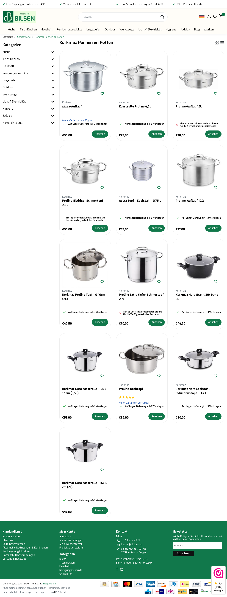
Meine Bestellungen (70, 540)
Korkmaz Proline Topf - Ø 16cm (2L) (83, 297)
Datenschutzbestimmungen (19, 555)
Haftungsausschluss (59, 587)
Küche (11, 29)
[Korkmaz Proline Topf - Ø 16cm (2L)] (85, 265)
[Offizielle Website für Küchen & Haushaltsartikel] (19, 17)
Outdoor (110, 29)
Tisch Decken (28, 29)
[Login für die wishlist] (102, 93)
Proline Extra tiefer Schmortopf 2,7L (141, 297)
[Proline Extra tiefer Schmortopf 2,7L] (142, 265)
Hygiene (171, 29)
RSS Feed (60, 592)
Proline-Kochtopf (131, 389)
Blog (197, 29)
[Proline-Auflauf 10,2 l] (199, 171)
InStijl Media (49, 583)
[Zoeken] (162, 17)
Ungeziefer (94, 29)
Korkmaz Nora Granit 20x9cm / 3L (197, 297)
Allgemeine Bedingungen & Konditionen (25, 547)
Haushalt (46, 29)
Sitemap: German (44, 592)
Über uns (8, 540)
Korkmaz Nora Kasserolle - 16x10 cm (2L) (84, 485)
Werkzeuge (127, 29)
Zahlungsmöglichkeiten (16, 551)
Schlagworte (24, 36)
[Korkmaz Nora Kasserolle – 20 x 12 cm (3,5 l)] (85, 359)
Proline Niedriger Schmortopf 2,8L (82, 203)
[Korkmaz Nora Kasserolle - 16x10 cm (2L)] (85, 453)
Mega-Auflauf (72, 106)
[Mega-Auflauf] (85, 76)
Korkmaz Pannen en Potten (49, 36)
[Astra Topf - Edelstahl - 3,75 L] (142, 171)
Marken (209, 29)
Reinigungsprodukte (69, 29)
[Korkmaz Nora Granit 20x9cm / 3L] (199, 265)
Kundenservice (11, 536)
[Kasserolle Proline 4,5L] (142, 76)
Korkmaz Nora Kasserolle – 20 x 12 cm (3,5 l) (84, 391)
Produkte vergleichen (71, 547)
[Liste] (222, 42)
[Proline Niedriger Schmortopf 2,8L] (85, 171)
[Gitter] (216, 42)
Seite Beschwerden (14, 544)
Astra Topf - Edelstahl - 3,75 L (140, 201)
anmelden (65, 536)
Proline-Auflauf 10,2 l (191, 201)
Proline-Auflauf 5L (189, 106)
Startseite (8, 36)
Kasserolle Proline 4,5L (135, 106)
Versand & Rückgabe (14, 559)
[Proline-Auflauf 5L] (199, 76)
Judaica (185, 29)
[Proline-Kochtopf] (142, 359)
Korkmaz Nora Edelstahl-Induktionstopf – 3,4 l (193, 391)
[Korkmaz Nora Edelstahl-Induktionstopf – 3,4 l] (199, 359)
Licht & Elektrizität (150, 29)
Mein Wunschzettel (70, 544)
